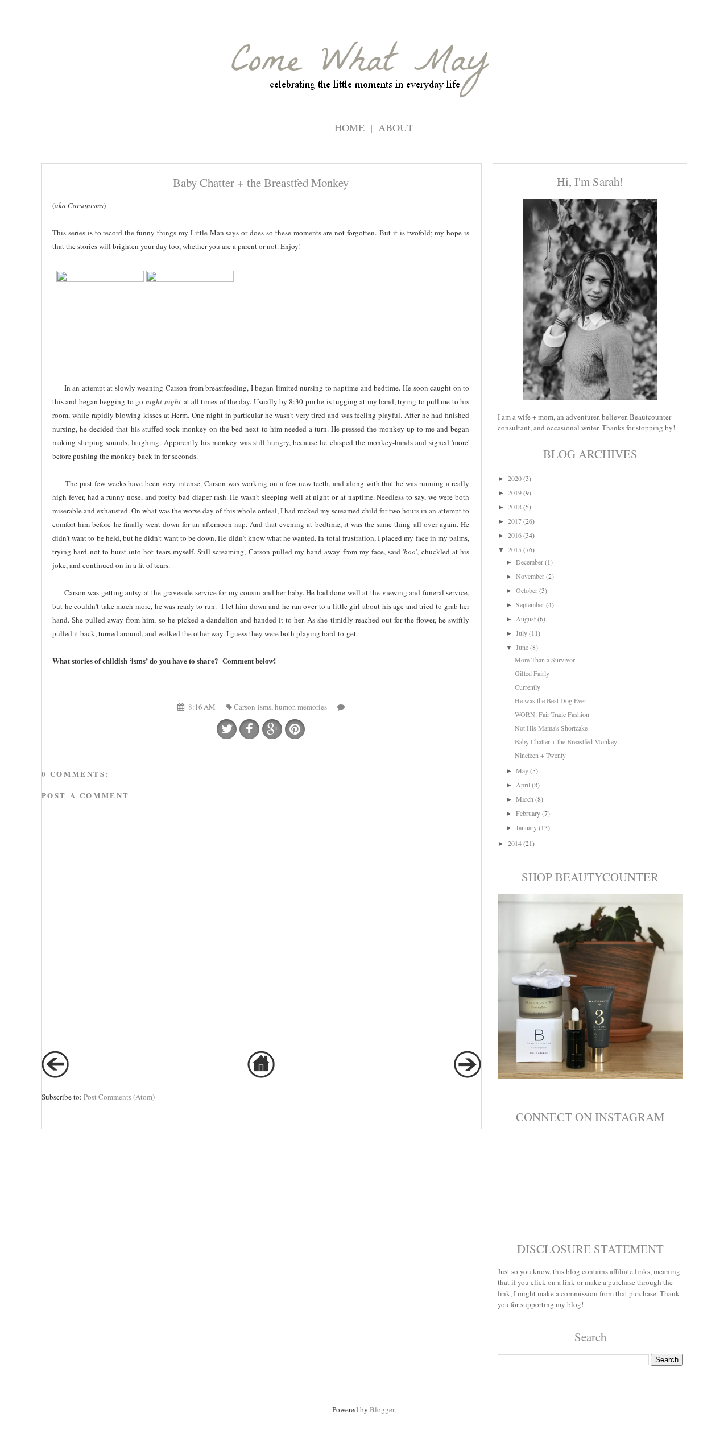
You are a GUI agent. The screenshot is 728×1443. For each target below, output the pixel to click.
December (529, 561)
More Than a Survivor (545, 659)
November (530, 575)
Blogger (382, 1409)
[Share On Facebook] (249, 729)
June (522, 647)
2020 (515, 478)
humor (284, 707)
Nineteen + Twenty (540, 755)
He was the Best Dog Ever (550, 700)
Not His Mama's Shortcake (551, 727)
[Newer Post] (55, 1075)
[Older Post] (467, 1075)
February (528, 813)
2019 (515, 492)
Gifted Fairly (532, 673)
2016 (515, 535)
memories (312, 707)
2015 (515, 549)
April (523, 784)
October (526, 590)
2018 (515, 506)
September (530, 604)
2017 (515, 520)
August (526, 618)
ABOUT (395, 127)
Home (349, 127)
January (526, 827)
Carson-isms (252, 707)
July (521, 632)
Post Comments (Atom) (119, 1097)
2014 (515, 843)
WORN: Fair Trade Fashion (552, 714)
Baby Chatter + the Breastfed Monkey (566, 741)
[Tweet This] (227, 729)
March (524, 798)
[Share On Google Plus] (272, 729)
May (522, 770)
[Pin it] (295, 729)
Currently (527, 686)
